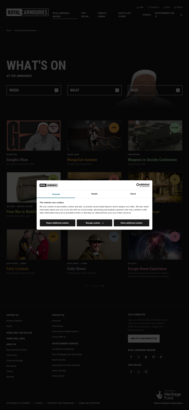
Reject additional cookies (57, 223)
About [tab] (133, 194)
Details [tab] (94, 194)
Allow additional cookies (131, 223)
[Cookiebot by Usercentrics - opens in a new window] (138, 185)
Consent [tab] (56, 194)
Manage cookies (93, 223)
